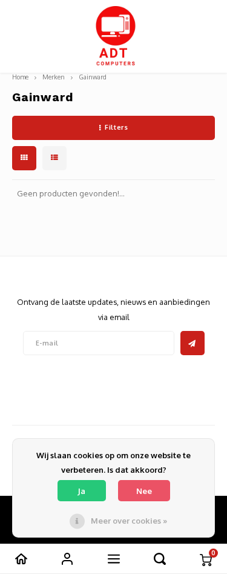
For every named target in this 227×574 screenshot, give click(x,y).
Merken (53, 77)
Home (20, 77)
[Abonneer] (192, 343)
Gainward (93, 77)
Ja (81, 491)
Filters (116, 127)
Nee (144, 491)
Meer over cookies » (129, 521)
